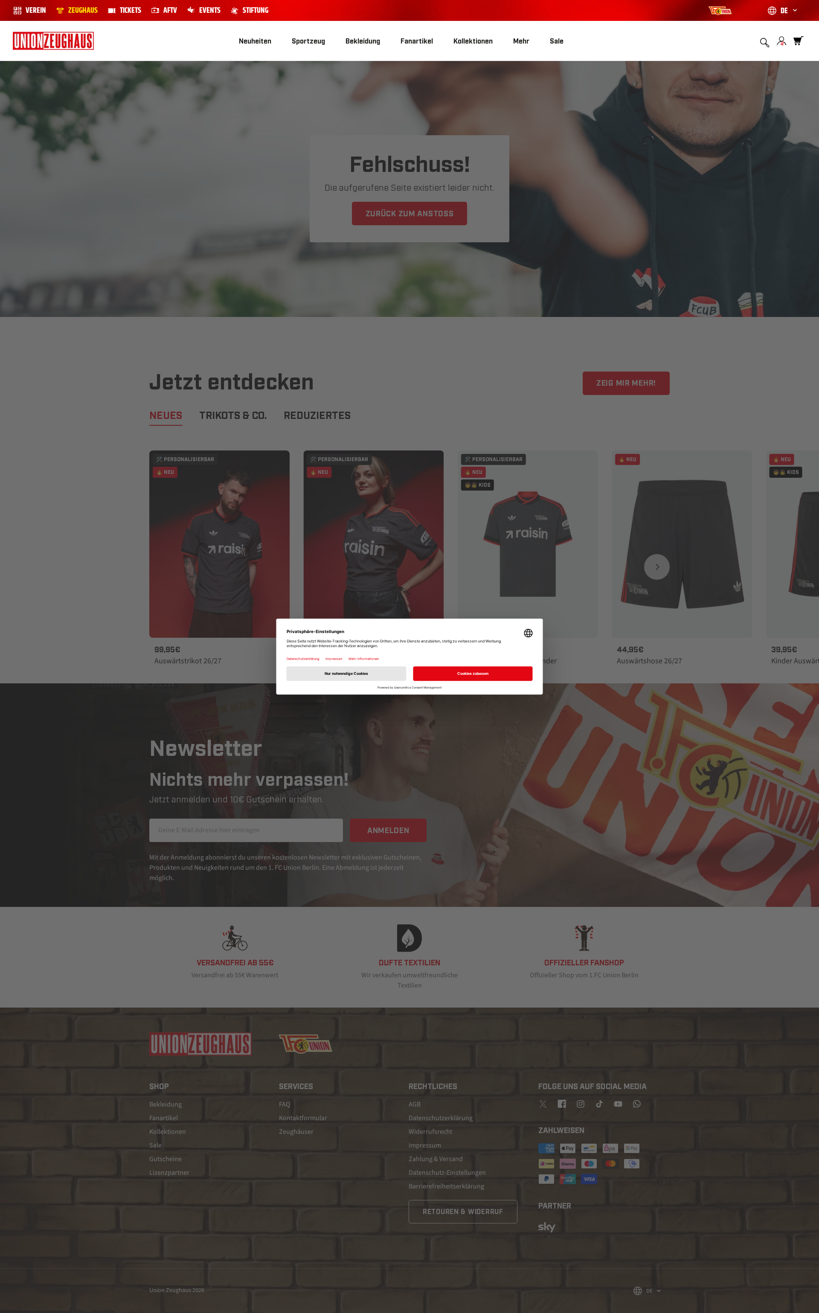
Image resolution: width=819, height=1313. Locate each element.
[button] (308, 41)
